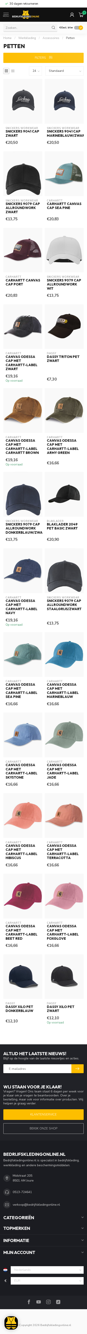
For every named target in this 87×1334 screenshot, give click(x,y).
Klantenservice (43, 1114)
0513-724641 (22, 1192)
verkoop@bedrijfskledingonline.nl (36, 1205)
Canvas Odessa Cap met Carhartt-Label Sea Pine (21, 691)
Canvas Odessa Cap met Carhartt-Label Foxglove (63, 932)
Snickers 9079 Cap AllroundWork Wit (64, 284)
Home (7, 38)
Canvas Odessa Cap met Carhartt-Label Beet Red (21, 932)
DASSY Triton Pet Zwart (63, 359)
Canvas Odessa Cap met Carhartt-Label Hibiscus (21, 852)
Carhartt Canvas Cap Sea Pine (64, 206)
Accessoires (51, 38)
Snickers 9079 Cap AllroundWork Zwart (23, 208)
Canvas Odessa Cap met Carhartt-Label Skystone (21, 771)
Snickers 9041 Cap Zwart (22, 133)
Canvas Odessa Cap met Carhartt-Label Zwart (21, 363)
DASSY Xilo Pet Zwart (61, 1009)
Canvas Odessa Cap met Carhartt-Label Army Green (63, 447)
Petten (70, 38)
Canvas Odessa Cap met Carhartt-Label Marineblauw (63, 691)
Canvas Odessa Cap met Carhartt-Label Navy (21, 607)
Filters (41, 58)
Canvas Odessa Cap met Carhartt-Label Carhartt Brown (22, 447)
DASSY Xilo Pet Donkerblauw (19, 1009)
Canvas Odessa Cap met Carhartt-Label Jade (63, 771)
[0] (81, 14)
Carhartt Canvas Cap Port (23, 282)
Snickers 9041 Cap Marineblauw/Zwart (64, 133)
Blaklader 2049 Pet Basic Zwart (62, 526)
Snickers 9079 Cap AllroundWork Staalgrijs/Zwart (64, 605)
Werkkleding (27, 38)
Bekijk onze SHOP (43, 1128)
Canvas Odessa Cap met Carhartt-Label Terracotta (63, 852)
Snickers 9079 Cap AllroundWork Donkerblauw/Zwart (23, 528)
